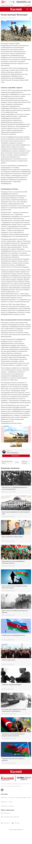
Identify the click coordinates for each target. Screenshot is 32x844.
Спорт (10, 802)
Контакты (6, 823)
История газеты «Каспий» (11, 817)
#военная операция (24, 462)
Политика (4, 797)
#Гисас (17, 462)
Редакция (6, 813)
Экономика (4, 806)
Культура (11, 797)
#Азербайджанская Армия (7, 462)
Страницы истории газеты (23, 797)
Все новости (15, 455)
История (11, 806)
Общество (4, 802)
